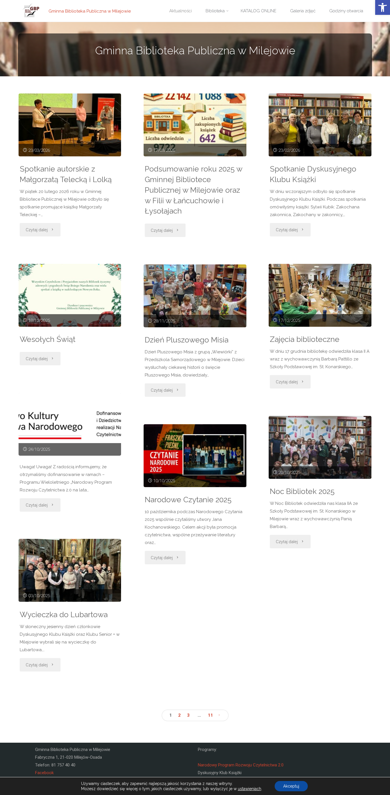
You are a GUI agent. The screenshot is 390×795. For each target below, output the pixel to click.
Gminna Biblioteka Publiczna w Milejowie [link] (90, 10)
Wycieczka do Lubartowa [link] (64, 614)
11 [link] (210, 715)
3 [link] (188, 715)
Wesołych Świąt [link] (47, 339)
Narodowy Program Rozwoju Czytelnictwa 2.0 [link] (241, 765)
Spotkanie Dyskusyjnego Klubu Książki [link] (313, 174)
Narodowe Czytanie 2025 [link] (188, 499)
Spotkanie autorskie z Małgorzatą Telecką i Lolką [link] (66, 174)
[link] (382, 7)
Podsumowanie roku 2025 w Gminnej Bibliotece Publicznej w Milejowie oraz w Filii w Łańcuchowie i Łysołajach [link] (193, 189)
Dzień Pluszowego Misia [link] (186, 339)
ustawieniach (249, 788)
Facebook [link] (44, 772)
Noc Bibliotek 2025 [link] (302, 491)
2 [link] (179, 715)
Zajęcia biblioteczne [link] (304, 339)
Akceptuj (291, 786)
